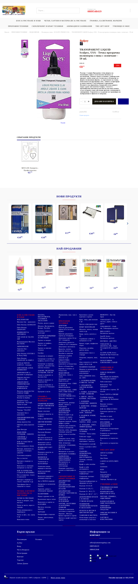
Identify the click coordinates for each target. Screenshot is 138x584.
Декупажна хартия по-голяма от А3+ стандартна (68, 343)
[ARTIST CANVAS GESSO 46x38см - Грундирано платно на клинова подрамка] (43, 267)
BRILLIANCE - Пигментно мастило (107, 332)
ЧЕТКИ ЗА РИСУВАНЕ (25, 498)
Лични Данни (22, 563)
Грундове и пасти (44, 391)
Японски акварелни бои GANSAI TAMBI (25, 392)
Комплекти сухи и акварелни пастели (44, 443)
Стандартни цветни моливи (45, 425)
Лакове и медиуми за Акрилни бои (45, 381)
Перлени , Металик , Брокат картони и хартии (68, 514)
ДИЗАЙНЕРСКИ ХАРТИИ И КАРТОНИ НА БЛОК (67, 487)
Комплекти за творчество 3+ (109, 439)
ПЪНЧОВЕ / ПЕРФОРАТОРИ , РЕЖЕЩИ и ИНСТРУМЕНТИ (85, 454)
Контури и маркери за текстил (25, 462)
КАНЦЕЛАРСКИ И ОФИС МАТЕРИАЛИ (107, 502)
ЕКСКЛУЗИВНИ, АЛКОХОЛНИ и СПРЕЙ (108, 361)
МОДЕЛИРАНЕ (34, 32)
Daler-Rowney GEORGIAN (26, 325)
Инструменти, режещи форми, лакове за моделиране (67, 404)
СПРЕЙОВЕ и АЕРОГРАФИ (22, 438)
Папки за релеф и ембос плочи (87, 448)
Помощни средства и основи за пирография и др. (67, 470)
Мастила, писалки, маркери (44, 508)
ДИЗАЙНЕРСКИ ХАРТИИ (64, 482)
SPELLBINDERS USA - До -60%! (87, 377)
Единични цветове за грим (107, 412)
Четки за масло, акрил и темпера (25, 506)
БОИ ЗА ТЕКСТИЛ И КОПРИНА (24, 442)
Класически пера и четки (47, 499)
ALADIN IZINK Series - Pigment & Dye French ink (109, 353)
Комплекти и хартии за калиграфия (46, 503)
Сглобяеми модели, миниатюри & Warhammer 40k (109, 399)
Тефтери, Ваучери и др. (108, 479)
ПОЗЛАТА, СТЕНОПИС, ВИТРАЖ (67, 446)
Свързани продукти (29, 137)
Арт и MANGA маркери (46, 481)
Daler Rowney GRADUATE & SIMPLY (25, 359)
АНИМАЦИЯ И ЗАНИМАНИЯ (79, 26)
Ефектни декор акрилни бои (25, 425)
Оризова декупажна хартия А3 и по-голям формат (66, 329)
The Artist (103, 455)
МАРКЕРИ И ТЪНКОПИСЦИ (43, 458)
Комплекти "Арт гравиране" (106, 385)
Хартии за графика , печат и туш (45, 344)
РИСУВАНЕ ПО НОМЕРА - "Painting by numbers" (109, 378)
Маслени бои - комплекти (26, 322)
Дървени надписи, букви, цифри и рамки (68, 422)
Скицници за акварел (45, 356)
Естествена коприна (24, 455)
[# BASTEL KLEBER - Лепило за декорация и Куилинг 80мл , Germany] (20, 271)
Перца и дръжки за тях (46, 496)
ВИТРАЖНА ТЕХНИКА (67, 454)
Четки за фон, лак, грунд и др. (26, 516)
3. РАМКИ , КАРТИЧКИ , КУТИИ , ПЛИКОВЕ (88, 393)
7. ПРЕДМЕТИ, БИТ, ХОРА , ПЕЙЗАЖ (87, 411)
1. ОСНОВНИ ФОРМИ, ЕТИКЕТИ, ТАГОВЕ (87, 381)
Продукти (103, 472)
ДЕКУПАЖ (63, 325)
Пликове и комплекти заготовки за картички (67, 510)
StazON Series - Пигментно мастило (107, 337)
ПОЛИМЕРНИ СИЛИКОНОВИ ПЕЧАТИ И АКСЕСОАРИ (88, 506)
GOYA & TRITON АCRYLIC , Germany (24, 364)
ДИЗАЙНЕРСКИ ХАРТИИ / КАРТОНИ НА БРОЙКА (68, 493)
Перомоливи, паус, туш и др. (68, 316)
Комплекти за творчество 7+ (109, 444)
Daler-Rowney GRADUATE (22, 328)
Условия (38, 539)
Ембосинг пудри (85, 436)
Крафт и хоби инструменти (84, 468)
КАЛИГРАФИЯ (43, 494)
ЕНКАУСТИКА (64, 360)
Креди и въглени (44, 411)
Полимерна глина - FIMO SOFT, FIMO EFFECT (68, 390)
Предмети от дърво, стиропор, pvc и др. (66, 418)
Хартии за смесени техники (44, 349)
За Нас (19, 543)
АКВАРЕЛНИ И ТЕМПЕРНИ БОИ (23, 383)
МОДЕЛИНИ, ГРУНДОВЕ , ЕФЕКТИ (25, 433)
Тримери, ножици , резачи (86, 460)
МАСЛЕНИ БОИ (23, 319)
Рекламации (22, 539)
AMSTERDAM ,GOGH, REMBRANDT (25, 369)
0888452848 (94, 549)
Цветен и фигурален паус (88, 324)
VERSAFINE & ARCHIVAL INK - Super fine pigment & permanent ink (109, 347)
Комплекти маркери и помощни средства (45, 477)
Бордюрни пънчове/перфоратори (86, 472)
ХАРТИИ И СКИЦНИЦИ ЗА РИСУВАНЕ (47, 337)
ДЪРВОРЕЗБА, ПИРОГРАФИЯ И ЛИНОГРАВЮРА (65, 458)
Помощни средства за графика (45, 415)
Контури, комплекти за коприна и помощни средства (25, 450)
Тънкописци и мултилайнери (43, 462)
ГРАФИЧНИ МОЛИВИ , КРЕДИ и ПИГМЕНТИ (46, 404)
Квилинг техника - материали (107, 405)
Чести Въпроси (23, 550)
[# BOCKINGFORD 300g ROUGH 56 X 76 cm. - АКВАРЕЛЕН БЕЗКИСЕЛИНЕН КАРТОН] (91, 267)
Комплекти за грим (107, 419)
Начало (7, 32)
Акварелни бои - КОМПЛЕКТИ (23, 387)
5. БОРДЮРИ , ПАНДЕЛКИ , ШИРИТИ (88, 402)
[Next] (127, 223)
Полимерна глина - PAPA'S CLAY (65, 380)
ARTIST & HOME (106, 453)
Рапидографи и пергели (46, 514)
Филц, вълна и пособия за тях (67, 435)
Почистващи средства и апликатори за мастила (87, 518)
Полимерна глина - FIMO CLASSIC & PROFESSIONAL (68, 385)
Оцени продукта (84, 115)
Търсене (20, 560)
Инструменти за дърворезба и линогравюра (64, 464)
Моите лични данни (58, 578)
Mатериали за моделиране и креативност (109, 429)
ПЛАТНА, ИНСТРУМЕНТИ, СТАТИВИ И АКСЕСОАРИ (44, 317)
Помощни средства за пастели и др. (45, 453)
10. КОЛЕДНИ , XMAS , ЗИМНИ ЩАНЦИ (88, 426)
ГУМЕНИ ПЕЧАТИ (86, 501)
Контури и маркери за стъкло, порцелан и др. (25, 480)
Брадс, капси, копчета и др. (87, 335)
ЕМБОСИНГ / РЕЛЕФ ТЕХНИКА (87, 430)
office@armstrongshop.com (100, 543)
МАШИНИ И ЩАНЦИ (87, 367)
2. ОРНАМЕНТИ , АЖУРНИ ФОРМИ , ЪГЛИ (86, 387)
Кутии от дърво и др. (66, 415)
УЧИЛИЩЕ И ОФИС (121, 26)
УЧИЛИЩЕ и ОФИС (109, 484)
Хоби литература (65, 443)
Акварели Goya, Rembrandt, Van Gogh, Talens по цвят (24, 402)
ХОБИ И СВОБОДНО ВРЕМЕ (107, 373)
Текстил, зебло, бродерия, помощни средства (68, 431)
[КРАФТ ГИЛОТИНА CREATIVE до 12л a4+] (91, 213)
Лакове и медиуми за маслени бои (45, 376)
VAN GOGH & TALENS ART (25, 338)
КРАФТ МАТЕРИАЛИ (87, 327)
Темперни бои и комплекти (23, 414)
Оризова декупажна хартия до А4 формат (66, 335)
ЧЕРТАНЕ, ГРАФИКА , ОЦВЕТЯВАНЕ (108, 497)
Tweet (63, 123)
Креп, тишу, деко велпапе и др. (88, 320)
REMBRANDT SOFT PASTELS (45, 448)
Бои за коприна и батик (25, 446)
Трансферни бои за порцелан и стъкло (24, 485)
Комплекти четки (23, 519)
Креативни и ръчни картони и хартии (86, 316)
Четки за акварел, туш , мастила (25, 501)
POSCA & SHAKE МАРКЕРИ (44, 472)
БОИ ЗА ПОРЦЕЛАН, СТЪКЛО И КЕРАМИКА (25, 471)
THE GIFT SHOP (102, 26)
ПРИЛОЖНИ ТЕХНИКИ (18, 26)
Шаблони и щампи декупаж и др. (65, 356)
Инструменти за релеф (87, 444)
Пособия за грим (106, 416)
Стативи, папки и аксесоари (44, 332)
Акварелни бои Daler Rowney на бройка (24, 397)
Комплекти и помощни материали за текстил (25, 467)
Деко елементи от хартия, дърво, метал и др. (88, 363)
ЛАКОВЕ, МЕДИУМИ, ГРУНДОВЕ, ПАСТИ (46, 371)
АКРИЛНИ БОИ (22, 346)
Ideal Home (104, 458)
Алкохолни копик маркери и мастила (44, 467)
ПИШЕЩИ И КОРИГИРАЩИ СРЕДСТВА (105, 507)
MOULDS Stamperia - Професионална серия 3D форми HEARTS (30, 169)
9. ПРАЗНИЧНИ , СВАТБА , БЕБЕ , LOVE (88, 421)
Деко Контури (22, 429)
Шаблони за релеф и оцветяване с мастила (87, 440)
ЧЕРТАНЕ (41, 512)
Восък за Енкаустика (66, 366)
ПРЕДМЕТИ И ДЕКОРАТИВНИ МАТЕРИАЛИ (64, 411)
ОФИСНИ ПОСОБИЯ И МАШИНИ (108, 513)
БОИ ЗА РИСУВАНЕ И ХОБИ (28, 21)
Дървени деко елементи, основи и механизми (67, 426)
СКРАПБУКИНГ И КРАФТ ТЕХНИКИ (47, 26)
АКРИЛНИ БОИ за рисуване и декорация (25, 373)
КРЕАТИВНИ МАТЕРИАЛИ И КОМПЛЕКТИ (106, 424)
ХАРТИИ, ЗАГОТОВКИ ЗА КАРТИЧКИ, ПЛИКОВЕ (67, 505)
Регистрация (22, 553)
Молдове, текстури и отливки (66, 399)
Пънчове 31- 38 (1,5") (87, 491)
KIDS (102, 469)
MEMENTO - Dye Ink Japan (107, 316)
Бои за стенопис (64, 449)
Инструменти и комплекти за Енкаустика (68, 363)
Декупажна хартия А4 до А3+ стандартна (67, 339)
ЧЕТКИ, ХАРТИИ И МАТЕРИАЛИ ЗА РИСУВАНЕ (65, 21)
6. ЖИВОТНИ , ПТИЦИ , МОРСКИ (88, 407)
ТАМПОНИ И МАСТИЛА (88, 515)
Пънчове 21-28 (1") (86, 488)
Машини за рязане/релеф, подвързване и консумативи (88, 371)
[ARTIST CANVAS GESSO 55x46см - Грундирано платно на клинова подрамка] (67, 267)
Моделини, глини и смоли (66, 376)
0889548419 (94, 546)
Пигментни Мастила (107, 357)
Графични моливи (44, 408)
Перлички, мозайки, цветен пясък (86, 349)
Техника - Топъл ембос (87, 434)
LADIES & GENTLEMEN (109, 461)
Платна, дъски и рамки (46, 323)
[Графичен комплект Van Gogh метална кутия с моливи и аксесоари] (67, 212)
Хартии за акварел (44, 340)
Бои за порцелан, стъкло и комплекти (26, 476)
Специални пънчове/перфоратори (86, 477)
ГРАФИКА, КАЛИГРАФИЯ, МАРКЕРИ (106, 21)
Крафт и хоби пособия (87, 464)
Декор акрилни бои (24, 422)
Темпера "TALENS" (24, 410)
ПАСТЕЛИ (41, 435)
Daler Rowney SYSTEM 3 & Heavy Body (26, 354)
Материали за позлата (66, 451)
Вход (19, 546)
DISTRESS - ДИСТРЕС (108, 341)
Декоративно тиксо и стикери (86, 354)
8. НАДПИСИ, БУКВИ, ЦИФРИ (87, 416)
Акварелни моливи (44, 429)
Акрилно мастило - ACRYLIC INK (24, 378)
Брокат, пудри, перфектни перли (88, 344)
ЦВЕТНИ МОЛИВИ (45, 422)
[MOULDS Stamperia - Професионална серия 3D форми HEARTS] (30, 151)
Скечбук (41, 353)
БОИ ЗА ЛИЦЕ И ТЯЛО (108, 409)
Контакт (20, 557)
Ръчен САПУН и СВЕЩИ (109, 394)
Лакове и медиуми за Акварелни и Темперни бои (46, 386)
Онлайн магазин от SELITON (121, 578)
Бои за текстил (22, 458)
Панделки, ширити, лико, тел (88, 358)
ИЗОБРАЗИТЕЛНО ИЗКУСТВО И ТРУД (107, 492)
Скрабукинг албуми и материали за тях (87, 339)
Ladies (102, 463)
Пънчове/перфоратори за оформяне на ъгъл (88, 482)
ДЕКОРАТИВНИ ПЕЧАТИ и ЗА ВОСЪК (88, 498)
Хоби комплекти (106, 381)
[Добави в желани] (123, 101)
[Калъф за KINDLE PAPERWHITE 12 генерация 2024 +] (115, 214)
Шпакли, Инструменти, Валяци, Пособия (46, 327)
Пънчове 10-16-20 (85, 486)
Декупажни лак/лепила (67, 347)
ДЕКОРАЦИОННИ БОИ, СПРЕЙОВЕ (25, 418)
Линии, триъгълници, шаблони (46, 518)
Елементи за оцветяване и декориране (108, 434)
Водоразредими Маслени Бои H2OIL (26, 343)
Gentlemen (103, 466)
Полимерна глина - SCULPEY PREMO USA (55, 32)
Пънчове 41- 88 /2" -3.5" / (88, 494)
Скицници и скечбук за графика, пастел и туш (46, 360)
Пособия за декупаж (66, 353)
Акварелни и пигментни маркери (46, 485)
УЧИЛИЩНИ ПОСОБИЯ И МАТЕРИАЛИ (109, 488)
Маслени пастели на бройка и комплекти (45, 438)
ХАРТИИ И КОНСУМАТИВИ (106, 518)
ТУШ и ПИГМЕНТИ (45, 419)
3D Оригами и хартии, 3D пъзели (109, 390)
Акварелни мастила (24, 407)
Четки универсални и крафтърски (24, 511)
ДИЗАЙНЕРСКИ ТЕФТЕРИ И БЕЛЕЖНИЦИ (64, 499)
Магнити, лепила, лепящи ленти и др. (88, 330)
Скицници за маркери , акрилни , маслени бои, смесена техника (46, 365)
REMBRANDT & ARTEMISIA (23, 333)
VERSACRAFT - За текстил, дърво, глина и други (108, 321)
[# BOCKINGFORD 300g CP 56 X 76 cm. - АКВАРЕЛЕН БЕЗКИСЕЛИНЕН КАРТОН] (115, 267)
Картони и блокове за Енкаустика (66, 369)
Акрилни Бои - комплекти (22, 350)
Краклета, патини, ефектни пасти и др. (66, 350)
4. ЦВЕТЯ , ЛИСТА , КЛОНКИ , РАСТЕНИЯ (87, 397)
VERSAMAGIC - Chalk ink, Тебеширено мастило (109, 327)
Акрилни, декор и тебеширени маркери (45, 490)
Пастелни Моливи (44, 432)
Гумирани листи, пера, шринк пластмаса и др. (67, 439)
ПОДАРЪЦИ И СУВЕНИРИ (105, 476)
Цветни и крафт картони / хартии (68, 519)
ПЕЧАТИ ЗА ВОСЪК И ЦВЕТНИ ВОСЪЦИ (87, 511)
